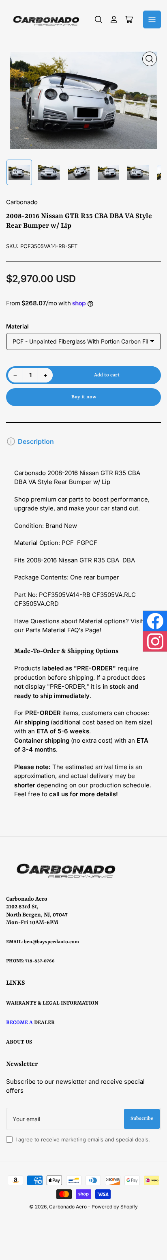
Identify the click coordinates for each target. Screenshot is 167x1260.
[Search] (98, 19)
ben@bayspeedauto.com (51, 942)
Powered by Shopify (115, 1207)
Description (36, 441)
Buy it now (83, 397)
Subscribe (142, 1119)
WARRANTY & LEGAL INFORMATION (52, 1003)
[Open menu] (152, 19)
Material (17, 326)
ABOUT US (19, 1042)
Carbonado (22, 202)
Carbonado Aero (68, 1207)
